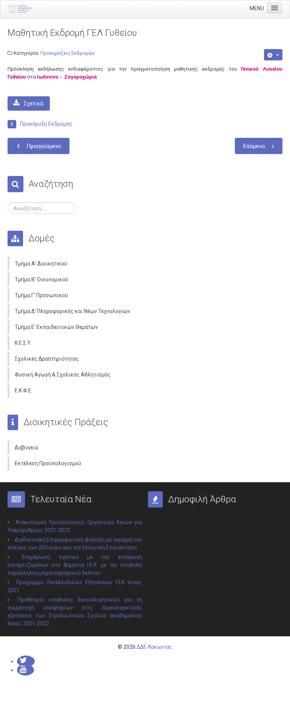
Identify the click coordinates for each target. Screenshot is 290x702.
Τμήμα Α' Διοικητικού (41, 264)
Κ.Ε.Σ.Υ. (23, 343)
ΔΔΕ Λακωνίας (154, 647)
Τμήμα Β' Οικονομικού (41, 279)
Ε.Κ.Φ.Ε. (23, 390)
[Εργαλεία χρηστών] (273, 54)
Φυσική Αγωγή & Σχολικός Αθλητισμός (63, 375)
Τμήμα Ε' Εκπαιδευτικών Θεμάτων (56, 327)
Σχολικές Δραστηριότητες (47, 359)
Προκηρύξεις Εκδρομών (67, 53)
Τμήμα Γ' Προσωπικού (41, 295)
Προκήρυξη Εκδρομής (46, 124)
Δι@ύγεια (26, 447)
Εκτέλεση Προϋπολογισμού (48, 463)
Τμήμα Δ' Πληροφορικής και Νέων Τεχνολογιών (72, 311)
